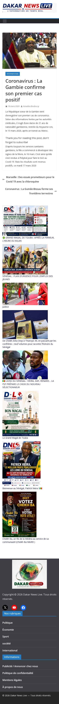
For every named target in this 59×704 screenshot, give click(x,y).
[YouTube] (14, 607)
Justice (5, 306)
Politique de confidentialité (17, 673)
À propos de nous (12, 687)
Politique (7, 622)
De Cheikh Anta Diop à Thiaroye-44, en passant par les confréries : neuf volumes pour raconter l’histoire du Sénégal (29, 344)
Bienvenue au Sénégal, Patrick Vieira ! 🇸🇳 (22, 488)
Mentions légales (12, 680)
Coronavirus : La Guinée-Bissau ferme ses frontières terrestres (29, 191)
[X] (5, 607)
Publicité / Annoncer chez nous (20, 666)
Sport (5, 636)
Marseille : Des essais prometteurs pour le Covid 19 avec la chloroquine (30, 179)
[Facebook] (23, 607)
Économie (8, 629)
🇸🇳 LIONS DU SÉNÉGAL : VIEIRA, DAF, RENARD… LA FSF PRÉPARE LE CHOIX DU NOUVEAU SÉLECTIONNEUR (28, 384)
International (13, 74)
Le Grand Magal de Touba (15, 437)
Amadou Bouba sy (31, 106)
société (6, 643)
